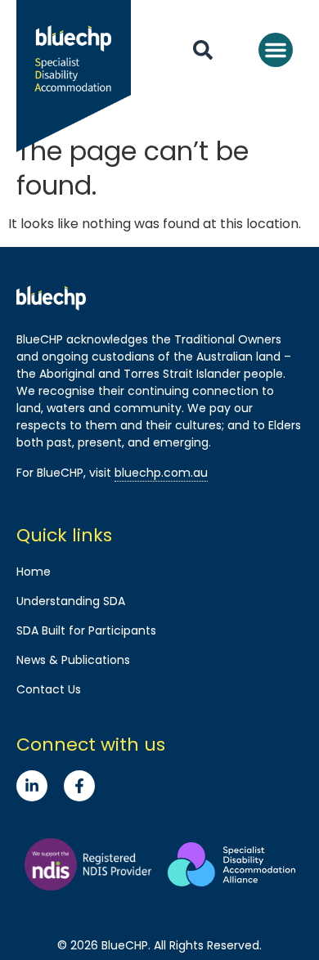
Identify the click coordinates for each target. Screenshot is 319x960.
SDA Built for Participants (86, 630)
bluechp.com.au (161, 472)
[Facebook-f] (79, 785)
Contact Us (48, 689)
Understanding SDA (70, 601)
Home (33, 571)
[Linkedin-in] (31, 785)
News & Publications (73, 660)
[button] (275, 50)
